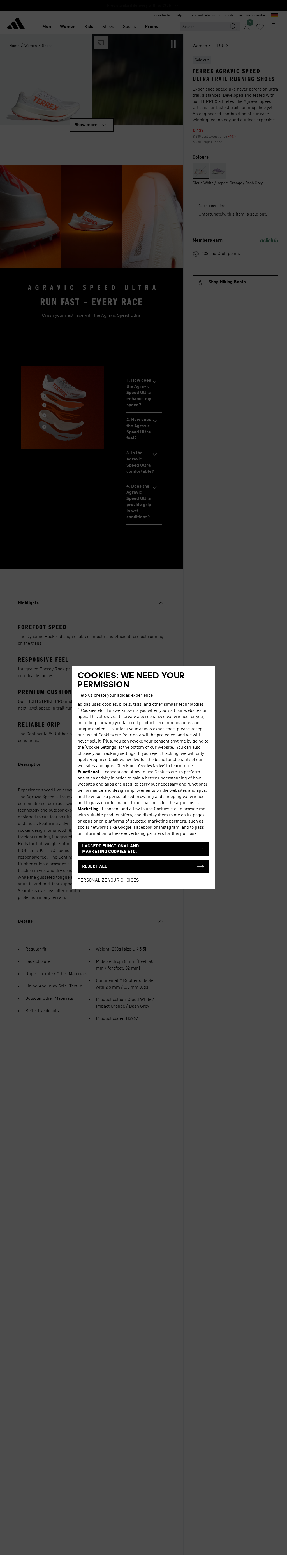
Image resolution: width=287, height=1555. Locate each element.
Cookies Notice (151, 766)
